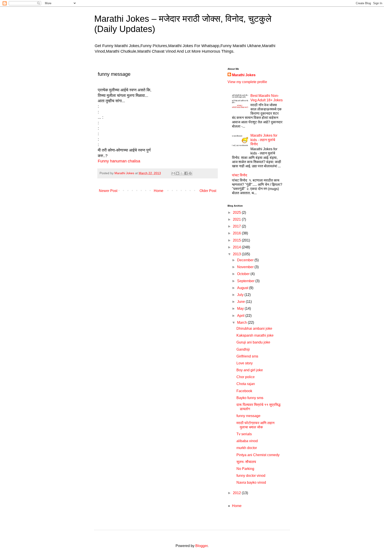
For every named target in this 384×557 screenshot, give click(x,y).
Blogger (201, 546)
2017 (237, 226)
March (242, 322)
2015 (237, 240)
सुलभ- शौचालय (246, 462)
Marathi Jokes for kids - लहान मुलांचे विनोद (263, 140)
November (245, 267)
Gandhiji (243, 349)
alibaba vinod (247, 441)
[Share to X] (182, 173)
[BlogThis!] (177, 173)
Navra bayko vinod (251, 482)
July (240, 295)
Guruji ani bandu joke (253, 342)
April (241, 315)
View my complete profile (247, 82)
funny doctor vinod (250, 475)
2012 (237, 493)
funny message (248, 416)
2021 (237, 219)
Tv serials (244, 434)
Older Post (208, 191)
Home (158, 191)
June (241, 301)
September (246, 281)
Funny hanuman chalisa (119, 161)
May (241, 308)
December (245, 260)
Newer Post (108, 191)
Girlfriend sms (247, 356)
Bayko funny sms (249, 398)
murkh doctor (246, 448)
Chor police (245, 377)
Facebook (244, 391)
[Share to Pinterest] (190, 173)
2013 (237, 254)
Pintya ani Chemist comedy (258, 455)
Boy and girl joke (249, 370)
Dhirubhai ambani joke (254, 328)
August (243, 288)
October (243, 274)
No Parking (245, 469)
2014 (237, 247)
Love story (244, 363)
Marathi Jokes (244, 75)
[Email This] (173, 173)
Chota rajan (245, 384)
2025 (237, 212)
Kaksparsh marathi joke (255, 335)
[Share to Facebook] (186, 173)
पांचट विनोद (239, 175)
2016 (237, 233)
